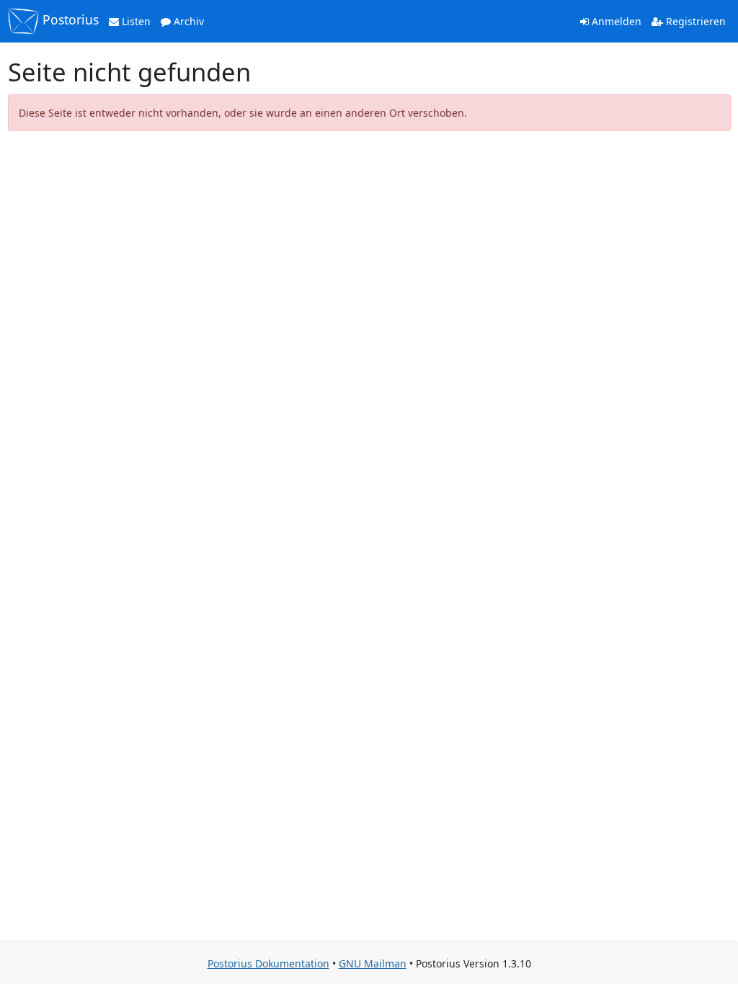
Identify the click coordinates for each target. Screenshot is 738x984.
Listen (135, 21)
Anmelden (615, 21)
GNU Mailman (372, 963)
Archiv (187, 21)
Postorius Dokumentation (268, 963)
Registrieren (694, 21)
